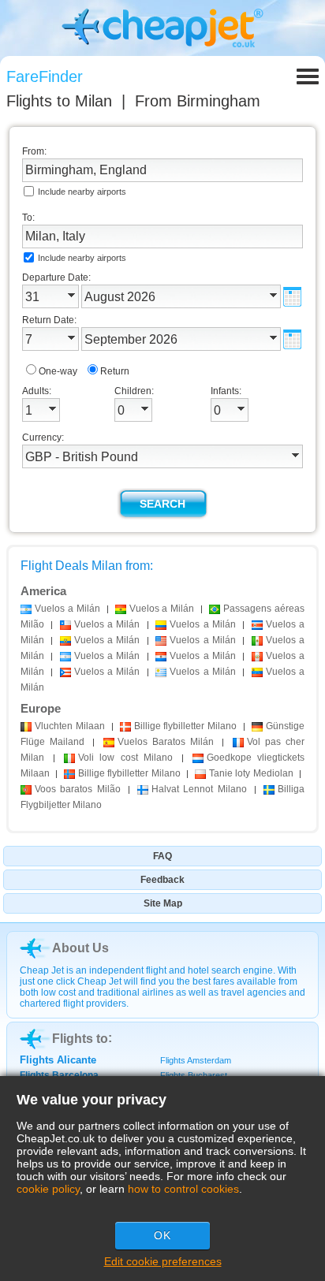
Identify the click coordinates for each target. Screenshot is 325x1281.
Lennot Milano (199, 789)
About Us (80, 948)
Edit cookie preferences (163, 1261)
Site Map (163, 903)
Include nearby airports (82, 191)
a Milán (67, 608)
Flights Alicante (58, 1060)
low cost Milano (125, 757)
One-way (58, 371)
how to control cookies (183, 1188)
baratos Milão (78, 789)
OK (162, 1235)
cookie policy (48, 1188)
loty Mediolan (251, 773)
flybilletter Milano (185, 726)
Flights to (59, 101)
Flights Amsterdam (195, 1060)
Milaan (70, 726)
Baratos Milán (166, 741)
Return (114, 371)
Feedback (162, 879)
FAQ (162, 856)
